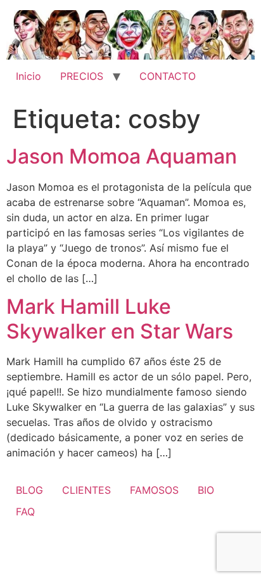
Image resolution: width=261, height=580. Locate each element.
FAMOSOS (154, 490)
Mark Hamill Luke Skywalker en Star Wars (119, 318)
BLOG (29, 490)
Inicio (28, 76)
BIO (206, 490)
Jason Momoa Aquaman (121, 156)
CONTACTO (167, 76)
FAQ (25, 511)
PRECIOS (81, 76)
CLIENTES (86, 490)
